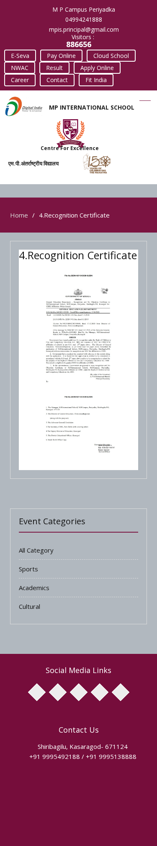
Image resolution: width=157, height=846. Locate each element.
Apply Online (97, 68)
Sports (28, 569)
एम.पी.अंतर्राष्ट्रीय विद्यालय (33, 163)
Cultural (29, 606)
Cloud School (111, 56)
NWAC (19, 68)
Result (54, 68)
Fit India (96, 80)
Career (20, 80)
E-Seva (20, 56)
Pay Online (61, 56)
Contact (57, 80)
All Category (36, 550)
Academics (34, 587)
